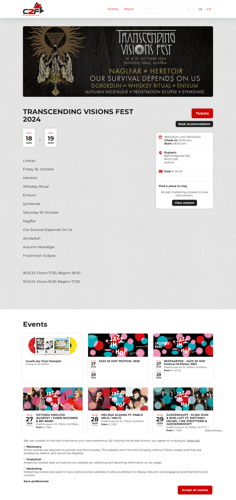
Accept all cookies (195, 490)
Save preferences (36, 481)
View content (184, 202)
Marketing (34, 468)
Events (113, 9)
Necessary (34, 446)
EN (209, 9)
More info (193, 440)
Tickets (202, 113)
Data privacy (213, 430)
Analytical (34, 459)
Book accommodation (194, 124)
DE (200, 9)
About (128, 9)
